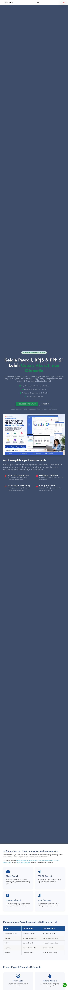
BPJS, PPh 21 (54, 860)
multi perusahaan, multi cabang (26, 860)
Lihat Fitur (46, 404)
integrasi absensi (44, 860)
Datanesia (8, 2)
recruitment (7, 862)
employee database (23, 862)
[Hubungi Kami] (64, 985)
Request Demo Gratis (27, 404)
